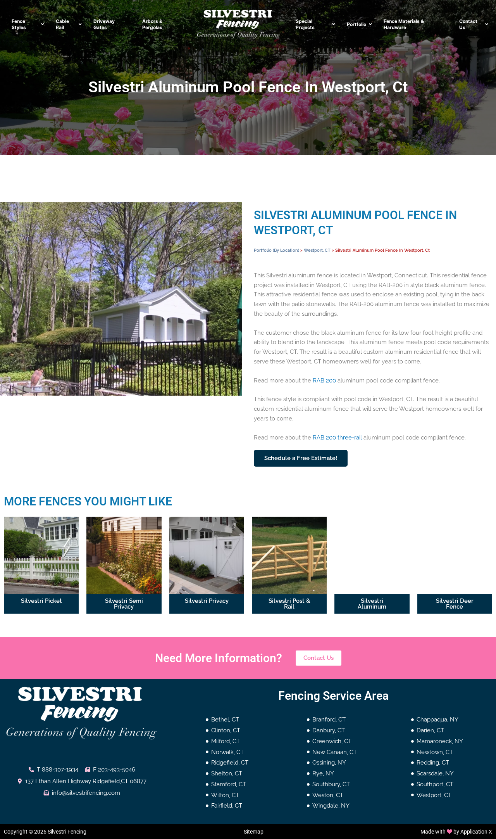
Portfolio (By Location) (276, 250)
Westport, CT (317, 250)
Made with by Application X (456, 832)
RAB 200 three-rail (337, 437)
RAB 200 (324, 380)
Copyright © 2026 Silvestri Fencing (45, 832)
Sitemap (254, 832)
